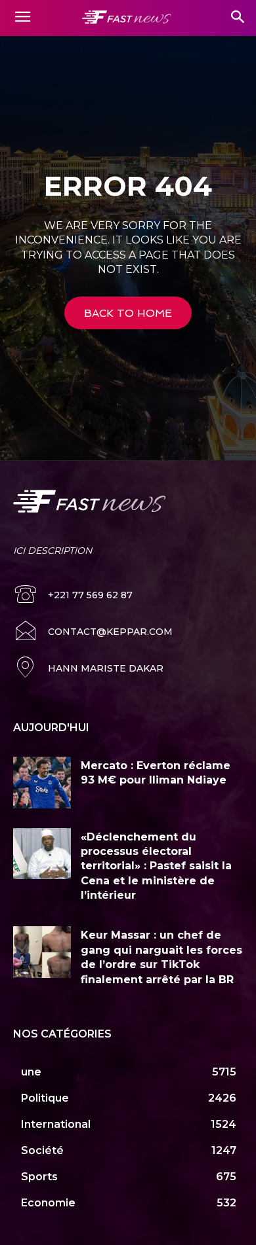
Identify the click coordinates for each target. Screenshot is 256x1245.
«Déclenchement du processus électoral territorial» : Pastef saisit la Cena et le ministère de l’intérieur (156, 866)
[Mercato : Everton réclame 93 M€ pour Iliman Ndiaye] (42, 782)
